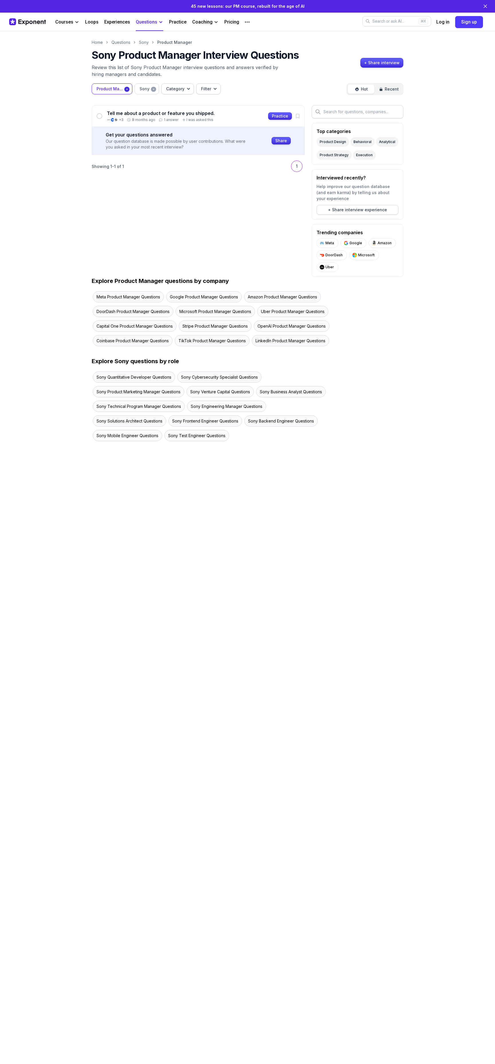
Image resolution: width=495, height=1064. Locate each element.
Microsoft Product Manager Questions (215, 311)
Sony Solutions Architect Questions (129, 420)
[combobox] (112, 88)
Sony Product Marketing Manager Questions (138, 391)
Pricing (231, 22)
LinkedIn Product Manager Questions (290, 340)
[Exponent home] (27, 21)
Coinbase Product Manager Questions (133, 340)
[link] (198, 116)
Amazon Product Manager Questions (282, 296)
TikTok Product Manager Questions (212, 340)
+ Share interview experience (357, 209)
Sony (144, 42)
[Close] (485, 6)
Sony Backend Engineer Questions (281, 420)
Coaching (202, 22)
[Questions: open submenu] (160, 22)
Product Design (333, 142)
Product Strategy (334, 155)
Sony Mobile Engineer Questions (127, 435)
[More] (247, 22)
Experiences (117, 22)
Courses (64, 22)
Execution (364, 155)
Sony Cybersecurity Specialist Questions (219, 377)
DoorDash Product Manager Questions (133, 311)
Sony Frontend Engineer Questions (205, 420)
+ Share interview (382, 62)
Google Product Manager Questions (204, 296)
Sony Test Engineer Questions (196, 435)
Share (281, 140)
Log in (442, 22)
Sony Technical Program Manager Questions (139, 406)
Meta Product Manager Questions (128, 296)
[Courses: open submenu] (76, 22)
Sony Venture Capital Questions (220, 391)
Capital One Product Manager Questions (135, 326)
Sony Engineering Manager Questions (226, 406)
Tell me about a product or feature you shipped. (161, 113)
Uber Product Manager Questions (293, 311)
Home (97, 42)
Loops (92, 22)
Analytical (387, 142)
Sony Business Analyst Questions (291, 391)
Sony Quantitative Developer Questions (134, 377)
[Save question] (297, 116)
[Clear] (126, 89)
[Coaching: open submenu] (216, 22)
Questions (146, 22)
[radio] (361, 89)
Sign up (469, 22)
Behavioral (362, 142)
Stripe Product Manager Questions (215, 326)
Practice (177, 22)
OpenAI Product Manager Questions (292, 326)
